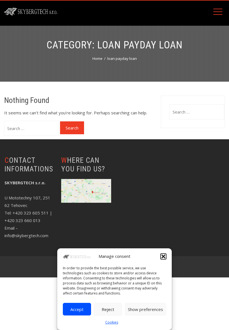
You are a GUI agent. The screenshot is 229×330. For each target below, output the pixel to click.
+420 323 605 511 (31, 213)
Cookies (111, 322)
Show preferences (145, 309)
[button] (163, 256)
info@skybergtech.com (26, 235)
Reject (108, 309)
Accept (77, 309)
